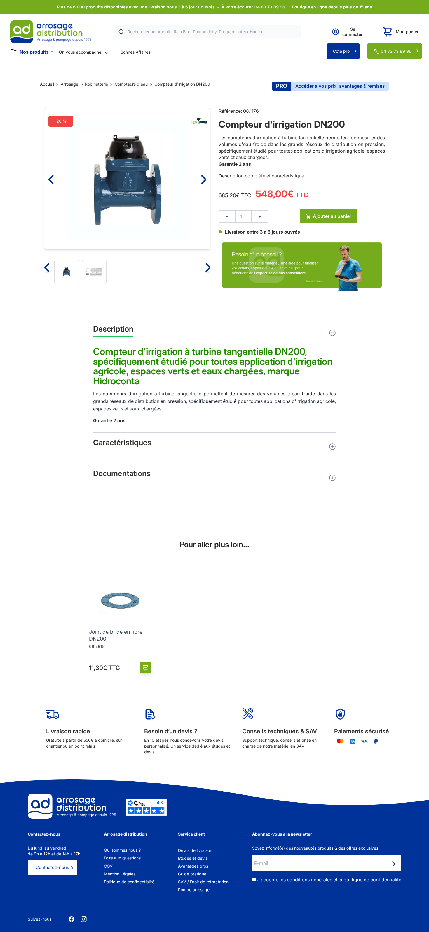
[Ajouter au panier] (145, 667)
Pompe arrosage (194, 889)
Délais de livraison (195, 850)
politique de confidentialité (372, 879)
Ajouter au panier (332, 216)
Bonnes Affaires (135, 52)
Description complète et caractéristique (261, 176)
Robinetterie (96, 84)
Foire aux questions (122, 857)
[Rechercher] (121, 32)
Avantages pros (193, 866)
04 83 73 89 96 (396, 51)
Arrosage (69, 84)
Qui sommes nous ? (122, 850)
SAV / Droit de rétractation (203, 881)
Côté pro (341, 51)
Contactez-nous (52, 867)
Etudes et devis (192, 858)
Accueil (47, 84)
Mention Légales (119, 873)
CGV (108, 866)
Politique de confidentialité (129, 881)
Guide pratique (192, 873)
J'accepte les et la (329, 879)
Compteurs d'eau (131, 84)
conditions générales (309, 879)
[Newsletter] (393, 864)
